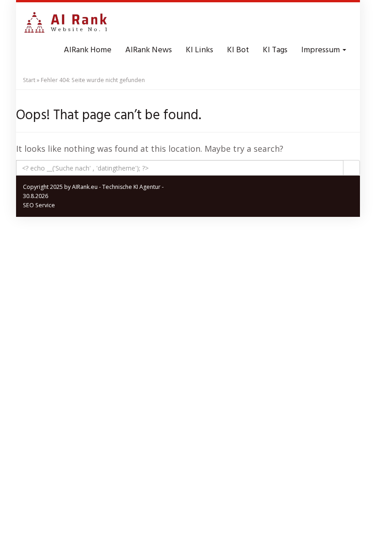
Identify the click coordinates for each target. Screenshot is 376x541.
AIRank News (148, 50)
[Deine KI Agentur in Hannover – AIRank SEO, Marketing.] (65, 23)
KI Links (199, 50)
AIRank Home (87, 50)
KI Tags (275, 50)
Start (29, 80)
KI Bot (238, 50)
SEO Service (39, 205)
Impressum (321, 50)
